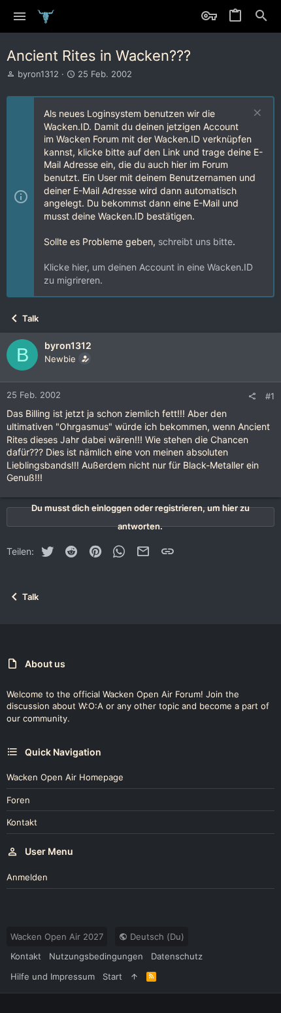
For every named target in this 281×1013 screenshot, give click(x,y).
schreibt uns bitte (195, 241)
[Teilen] (252, 396)
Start (112, 976)
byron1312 (38, 74)
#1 (269, 396)
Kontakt (22, 822)
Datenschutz (177, 956)
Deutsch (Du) (155, 936)
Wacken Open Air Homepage (65, 777)
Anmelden (27, 877)
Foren (18, 800)
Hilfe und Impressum (52, 976)
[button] (20, 16)
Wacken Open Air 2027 (56, 936)
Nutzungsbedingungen (96, 956)
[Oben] (134, 976)
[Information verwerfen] (255, 114)
